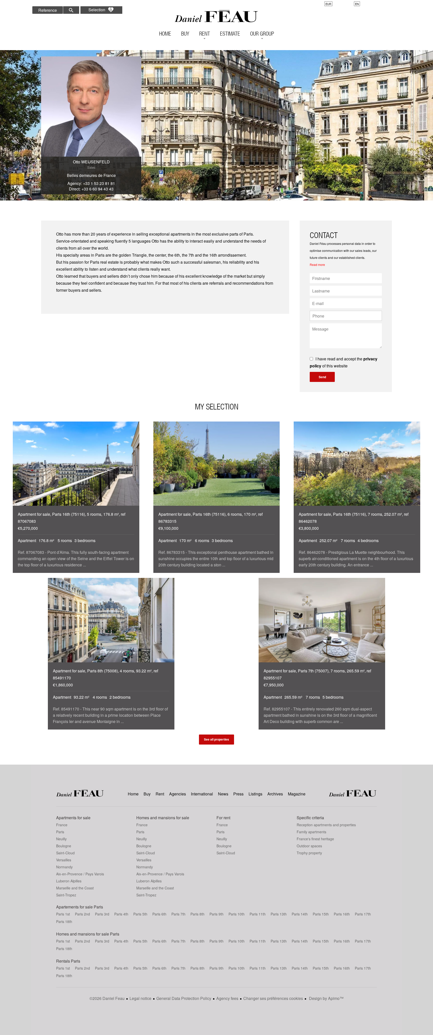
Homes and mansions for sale (162, 817)
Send (322, 377)
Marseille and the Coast (75, 887)
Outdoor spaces (309, 845)
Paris (60, 831)
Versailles (63, 859)
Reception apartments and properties (326, 824)
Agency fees (227, 998)
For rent (223, 817)
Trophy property (309, 852)
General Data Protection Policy (183, 998)
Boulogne (63, 845)
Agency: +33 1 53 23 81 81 (91, 183)
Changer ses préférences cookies (273, 998)
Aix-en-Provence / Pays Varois (80, 873)
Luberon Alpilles (68, 880)
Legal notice (140, 998)
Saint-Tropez (66, 894)
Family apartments (311, 831)
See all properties (216, 739)
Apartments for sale (73, 817)
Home (216, 16)
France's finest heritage (315, 838)
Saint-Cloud (65, 852)
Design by (326, 998)
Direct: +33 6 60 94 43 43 (91, 189)
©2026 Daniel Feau (107, 998)
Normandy (64, 866)
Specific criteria (310, 817)
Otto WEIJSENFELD (91, 162)
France (61, 824)
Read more (317, 264)
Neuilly (61, 838)
